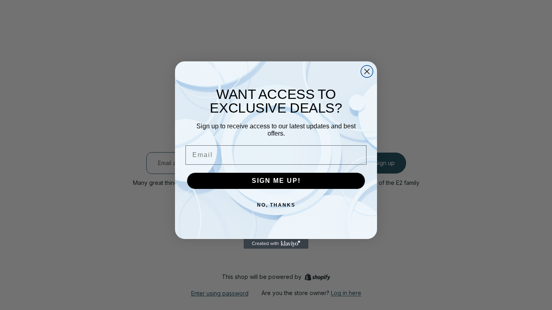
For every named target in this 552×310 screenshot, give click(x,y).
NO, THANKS (276, 205)
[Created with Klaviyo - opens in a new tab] (276, 244)
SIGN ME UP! (276, 180)
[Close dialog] (367, 71)
